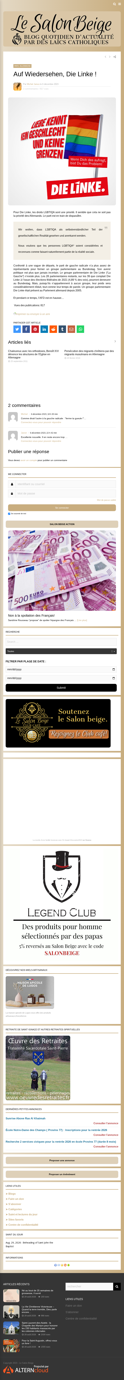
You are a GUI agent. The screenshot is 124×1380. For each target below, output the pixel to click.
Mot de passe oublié (106, 500)
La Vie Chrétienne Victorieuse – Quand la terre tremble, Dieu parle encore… (39, 1309)
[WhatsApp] (80, 329)
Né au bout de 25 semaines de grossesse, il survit (37, 1292)
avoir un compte (29, 460)
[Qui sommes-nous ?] (55, 1265)
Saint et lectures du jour (22, 1214)
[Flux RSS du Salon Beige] (65, 1265)
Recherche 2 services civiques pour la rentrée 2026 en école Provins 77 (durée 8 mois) (61, 1141)
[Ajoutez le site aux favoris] (62, 1265)
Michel (24, 414)
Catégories (15, 1209)
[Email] (71, 329)
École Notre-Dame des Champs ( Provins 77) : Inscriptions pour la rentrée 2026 (56, 1130)
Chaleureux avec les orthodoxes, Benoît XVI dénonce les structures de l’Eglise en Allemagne (33, 354)
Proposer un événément (62, 1174)
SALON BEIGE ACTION (62, 524)
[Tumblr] (62, 329)
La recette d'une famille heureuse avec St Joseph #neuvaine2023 (57, 840)
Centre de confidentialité (23, 1224)
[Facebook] (26, 329)
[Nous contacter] (58, 1265)
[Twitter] (17, 329)
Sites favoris (16, 1219)
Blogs (12, 1193)
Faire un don (16, 1199)
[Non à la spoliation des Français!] (62, 610)
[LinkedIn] (44, 329)
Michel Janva (33, 84)
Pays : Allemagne (22, 66)
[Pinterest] (35, 329)
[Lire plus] (82, 620)
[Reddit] (53, 329)
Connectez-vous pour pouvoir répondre (41, 422)
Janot (24, 432)
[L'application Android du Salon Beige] (68, 1265)
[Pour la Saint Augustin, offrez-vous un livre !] (11, 1351)
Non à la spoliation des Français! (31, 615)
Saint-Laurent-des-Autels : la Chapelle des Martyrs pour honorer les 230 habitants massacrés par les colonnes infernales (40, 1327)
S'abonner (72, 1312)
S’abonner (14, 1204)
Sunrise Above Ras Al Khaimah (25, 1118)
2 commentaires (30, 89)
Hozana (88, 840)
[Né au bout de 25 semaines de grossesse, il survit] (11, 1301)
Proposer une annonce (62, 1160)
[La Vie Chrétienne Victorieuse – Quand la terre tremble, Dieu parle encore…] (11, 1317)
